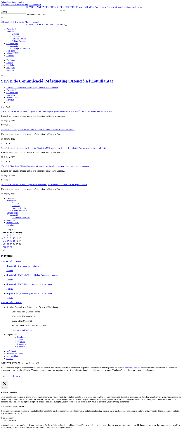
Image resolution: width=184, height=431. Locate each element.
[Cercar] (2, 17)
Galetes (9, 358)
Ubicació (16, 36)
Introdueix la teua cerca (36, 14)
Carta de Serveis (19, 39)
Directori (15, 34)
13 (2, 241)
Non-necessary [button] (7, 418)
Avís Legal (11, 351)
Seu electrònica (70, 7)
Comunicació (12, 43)
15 (8, 241)
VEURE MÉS (11, 261)
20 (2, 244)
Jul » (10, 250)
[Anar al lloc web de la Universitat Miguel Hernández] (21, 4)
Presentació (11, 29)
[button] (11, 31)
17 (14, 241)
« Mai (3, 250)
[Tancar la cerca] (2, 20)
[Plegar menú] (66, 25)
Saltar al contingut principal (12, 2)
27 (2, 247)
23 (11, 244)
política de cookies (132, 368)
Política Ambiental (19, 41)
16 (11, 241)
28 (5, 247)
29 (8, 247)
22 (8, 244)
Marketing (10, 51)
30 (11, 247)
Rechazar (16, 376)
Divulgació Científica (21, 48)
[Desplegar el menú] (64, 10)
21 (5, 244)
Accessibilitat (12, 356)
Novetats (10, 55)
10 (14, 238)
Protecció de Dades (14, 354)
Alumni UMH (12, 53)
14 (5, 241)
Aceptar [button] (5, 376)
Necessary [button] (5, 406)
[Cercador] (141, 7)
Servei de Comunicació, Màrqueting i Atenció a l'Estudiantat (57, 81)
